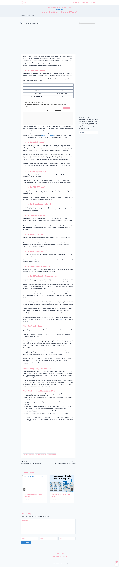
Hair (91, 2)
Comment (25, 520)
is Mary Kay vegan (51, 454)
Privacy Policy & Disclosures (59, 556)
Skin (87, 2)
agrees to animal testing (47, 135)
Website (61, 538)
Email (42, 538)
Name (24, 538)
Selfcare (95, 2)
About (62, 553)
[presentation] (34, 483)
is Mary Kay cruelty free (29, 454)
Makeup (83, 2)
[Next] (72, 489)
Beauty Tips (76, 2)
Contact (57, 553)
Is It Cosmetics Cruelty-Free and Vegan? (31, 462)
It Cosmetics (61, 319)
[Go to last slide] (24, 489)
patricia (23, 15)
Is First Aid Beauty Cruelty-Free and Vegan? (64, 462)
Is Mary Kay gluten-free (41, 454)
